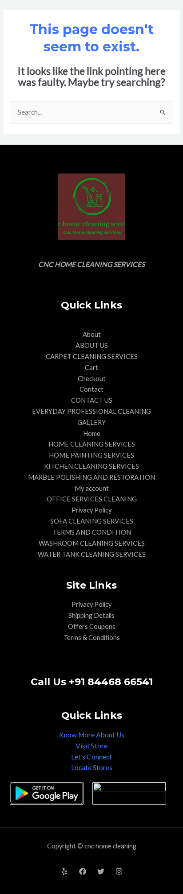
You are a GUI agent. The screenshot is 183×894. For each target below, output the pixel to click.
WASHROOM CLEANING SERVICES (92, 543)
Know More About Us (91, 735)
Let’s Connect (91, 757)
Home (91, 433)
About (92, 334)
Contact (91, 389)
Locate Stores (91, 767)
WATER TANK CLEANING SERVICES (92, 554)
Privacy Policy (91, 510)
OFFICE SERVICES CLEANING (92, 499)
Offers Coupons (91, 626)
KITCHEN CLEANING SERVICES (91, 466)
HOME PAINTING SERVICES (91, 455)
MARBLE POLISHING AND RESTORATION (91, 477)
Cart (91, 367)
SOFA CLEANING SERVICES (91, 521)
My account (92, 488)
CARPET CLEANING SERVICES (92, 356)
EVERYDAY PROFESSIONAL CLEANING (91, 411)
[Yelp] (64, 871)
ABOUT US (92, 345)
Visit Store (91, 746)
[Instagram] (119, 871)
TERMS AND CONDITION (91, 532)
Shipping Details (91, 615)
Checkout (92, 378)
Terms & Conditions (92, 637)
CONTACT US (91, 400)
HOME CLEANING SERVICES (91, 444)
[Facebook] (82, 871)
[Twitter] (100, 871)
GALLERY (91, 422)
